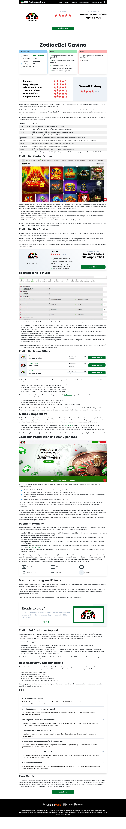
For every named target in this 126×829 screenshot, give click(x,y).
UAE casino (68, 395)
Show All (87, 572)
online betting (69, 425)
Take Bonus (97, 357)
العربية (100, 2)
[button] (63, 698)
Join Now (93, 267)
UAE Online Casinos (34, 2)
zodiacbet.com (38, 56)
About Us (94, 2)
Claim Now (63, 28)
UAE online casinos (35, 547)
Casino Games (84, 2)
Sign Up (46, 621)
